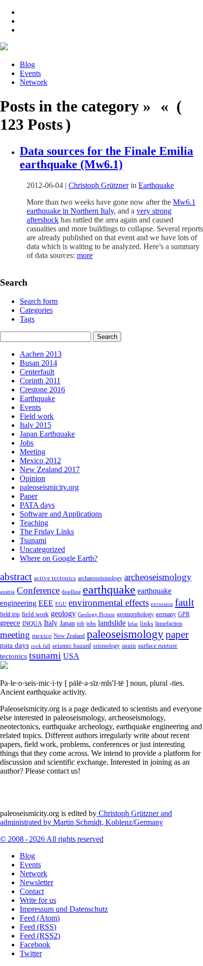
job (80, 623)
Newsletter (36, 882)
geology (63, 613)
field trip (10, 614)
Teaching (34, 523)
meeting (15, 635)
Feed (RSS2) (40, 935)
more (85, 255)
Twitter (31, 953)
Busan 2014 (38, 363)
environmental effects (108, 602)
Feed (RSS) (38, 927)
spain (129, 645)
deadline (71, 591)
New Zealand (69, 635)
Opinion (32, 478)
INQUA (32, 623)
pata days (14, 645)
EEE (45, 603)
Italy (51, 623)
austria (7, 591)
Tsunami (33, 540)
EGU (61, 604)
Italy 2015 (35, 425)
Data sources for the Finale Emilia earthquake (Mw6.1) (106, 158)
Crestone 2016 (42, 389)
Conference (38, 590)
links (146, 623)
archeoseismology (158, 577)
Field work (37, 416)
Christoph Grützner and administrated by (86, 817)
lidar (133, 624)
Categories (36, 310)
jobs (91, 623)
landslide (112, 623)
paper (177, 634)
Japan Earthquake (47, 434)
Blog (27, 64)
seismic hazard (71, 645)
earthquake (109, 589)
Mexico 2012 (40, 460)
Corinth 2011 (40, 380)
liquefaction (168, 624)
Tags (27, 319)
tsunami (45, 655)
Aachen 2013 (41, 354)
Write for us (38, 900)
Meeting (32, 451)
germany (166, 614)
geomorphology (135, 614)
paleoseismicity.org (49, 487)
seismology (106, 646)
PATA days (37, 505)
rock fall (40, 646)
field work (35, 614)
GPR (184, 614)
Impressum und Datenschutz (64, 909)
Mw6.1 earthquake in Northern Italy (111, 206)
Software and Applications (61, 514)
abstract (16, 577)
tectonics (13, 656)
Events (30, 73)
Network (33, 82)
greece (10, 623)
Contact (32, 891)
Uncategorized (42, 549)
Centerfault (37, 372)
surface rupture (157, 645)
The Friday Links (47, 531)
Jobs (27, 443)
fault (184, 602)
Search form (39, 301)
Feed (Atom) (40, 918)
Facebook (35, 944)
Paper (28, 496)
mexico (42, 635)
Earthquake (156, 185)
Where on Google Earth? (59, 558)
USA (71, 656)
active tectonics (55, 578)
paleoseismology (125, 634)
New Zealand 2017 (50, 469)
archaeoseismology (100, 578)
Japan (67, 623)
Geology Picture (96, 614)
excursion (162, 604)
